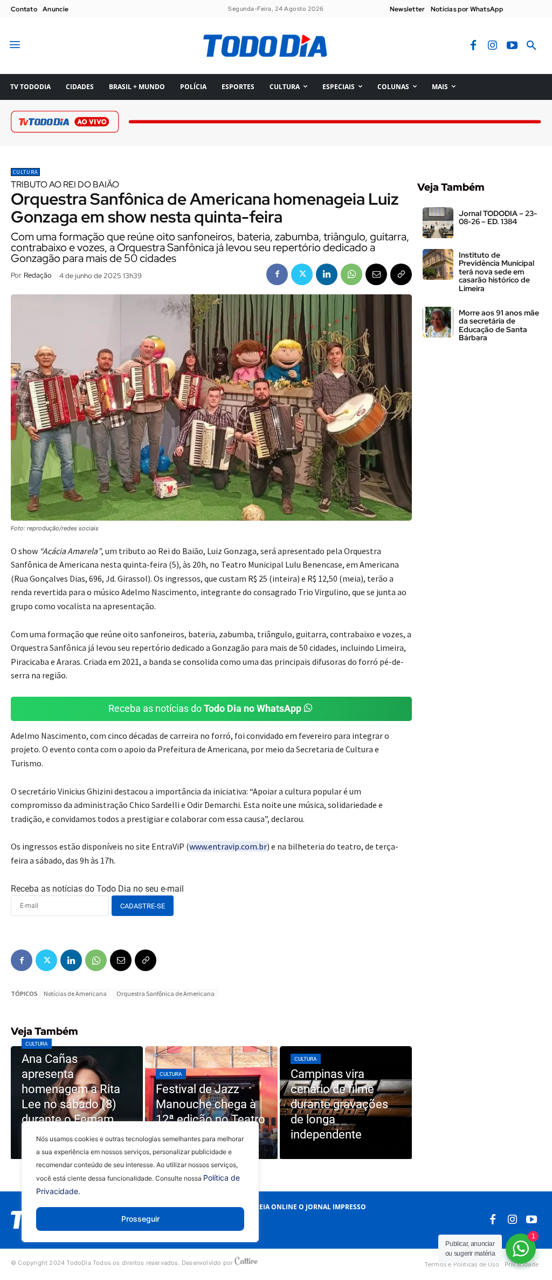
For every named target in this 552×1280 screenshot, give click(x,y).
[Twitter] (302, 274)
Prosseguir (140, 1218)
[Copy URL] (401, 274)
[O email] (376, 274)
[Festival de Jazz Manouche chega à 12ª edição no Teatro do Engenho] (211, 1102)
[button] (531, 46)
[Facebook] (473, 46)
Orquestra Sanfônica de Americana (165, 993)
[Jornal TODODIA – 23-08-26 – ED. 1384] (438, 222)
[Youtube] (512, 46)
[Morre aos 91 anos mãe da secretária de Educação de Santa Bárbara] (438, 322)
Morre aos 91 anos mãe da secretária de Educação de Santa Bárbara (499, 325)
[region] (140, 1189)
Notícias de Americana (75, 993)
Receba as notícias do (204, 708)
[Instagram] (492, 46)
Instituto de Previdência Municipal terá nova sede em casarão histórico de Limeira (496, 271)
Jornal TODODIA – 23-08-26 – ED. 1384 (498, 217)
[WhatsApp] (351, 274)
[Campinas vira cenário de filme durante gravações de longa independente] (346, 1102)
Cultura (25, 172)
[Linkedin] (326, 274)
